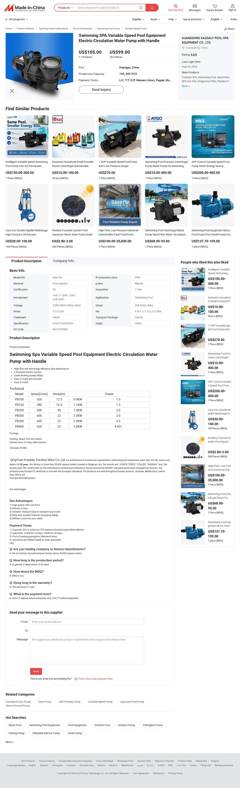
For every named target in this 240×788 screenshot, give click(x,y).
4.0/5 (194, 54)
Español (44, 765)
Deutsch (113, 765)
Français (71, 765)
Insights (215, 760)
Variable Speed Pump (100, 701)
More (185, 86)
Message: (22, 639)
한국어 (150, 765)
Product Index (185, 760)
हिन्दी (170, 765)
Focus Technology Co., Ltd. (95, 773)
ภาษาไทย (181, 765)
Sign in (232, 10)
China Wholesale (104, 760)
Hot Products (28, 760)
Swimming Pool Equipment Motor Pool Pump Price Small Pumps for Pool (219, 524)
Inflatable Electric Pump (46, 733)
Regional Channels (164, 760)
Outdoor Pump (126, 725)
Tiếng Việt (205, 765)
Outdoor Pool (102, 725)
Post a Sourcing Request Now (93, 678)
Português (57, 765)
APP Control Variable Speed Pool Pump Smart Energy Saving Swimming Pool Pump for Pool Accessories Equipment (219, 383)
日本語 (161, 765)
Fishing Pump (17, 733)
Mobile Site (201, 760)
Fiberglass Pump (153, 725)
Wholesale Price (125, 760)
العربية (140, 765)
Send (36, 671)
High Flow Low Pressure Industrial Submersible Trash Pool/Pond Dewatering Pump (219, 468)
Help (171, 19)
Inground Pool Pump (132, 701)
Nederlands (127, 765)
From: (24, 622)
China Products (47, 760)
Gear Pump (44, 701)
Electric (139, 283)
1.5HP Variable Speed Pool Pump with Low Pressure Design (219, 327)
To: (26, 630)
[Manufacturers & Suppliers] (24, 8)
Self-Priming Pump (69, 701)
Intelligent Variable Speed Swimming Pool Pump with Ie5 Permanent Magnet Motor (219, 271)
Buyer (154, 19)
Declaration (159, 773)
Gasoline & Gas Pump (18, 701)
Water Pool (15, 725)
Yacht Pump (75, 733)
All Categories (17, 19)
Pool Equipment (77, 725)
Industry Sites (144, 760)
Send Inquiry (101, 90)
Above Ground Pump (18, 705)
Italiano (101, 765)
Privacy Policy (176, 773)
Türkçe (193, 765)
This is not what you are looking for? (51, 678)
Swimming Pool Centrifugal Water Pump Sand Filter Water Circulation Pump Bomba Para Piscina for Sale (219, 496)
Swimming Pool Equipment (44, 725)
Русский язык (87, 765)
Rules (234, 19)
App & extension (192, 19)
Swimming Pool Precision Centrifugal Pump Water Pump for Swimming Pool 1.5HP (219, 355)
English (32, 765)
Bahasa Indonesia (224, 765)
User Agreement (141, 773)
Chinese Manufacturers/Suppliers (75, 760)
